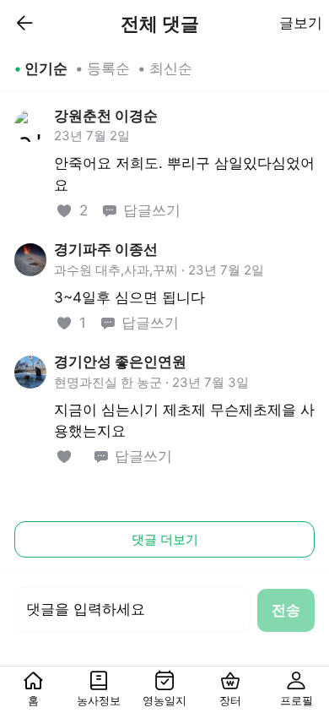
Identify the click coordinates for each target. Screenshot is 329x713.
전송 (286, 609)
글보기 (300, 22)
